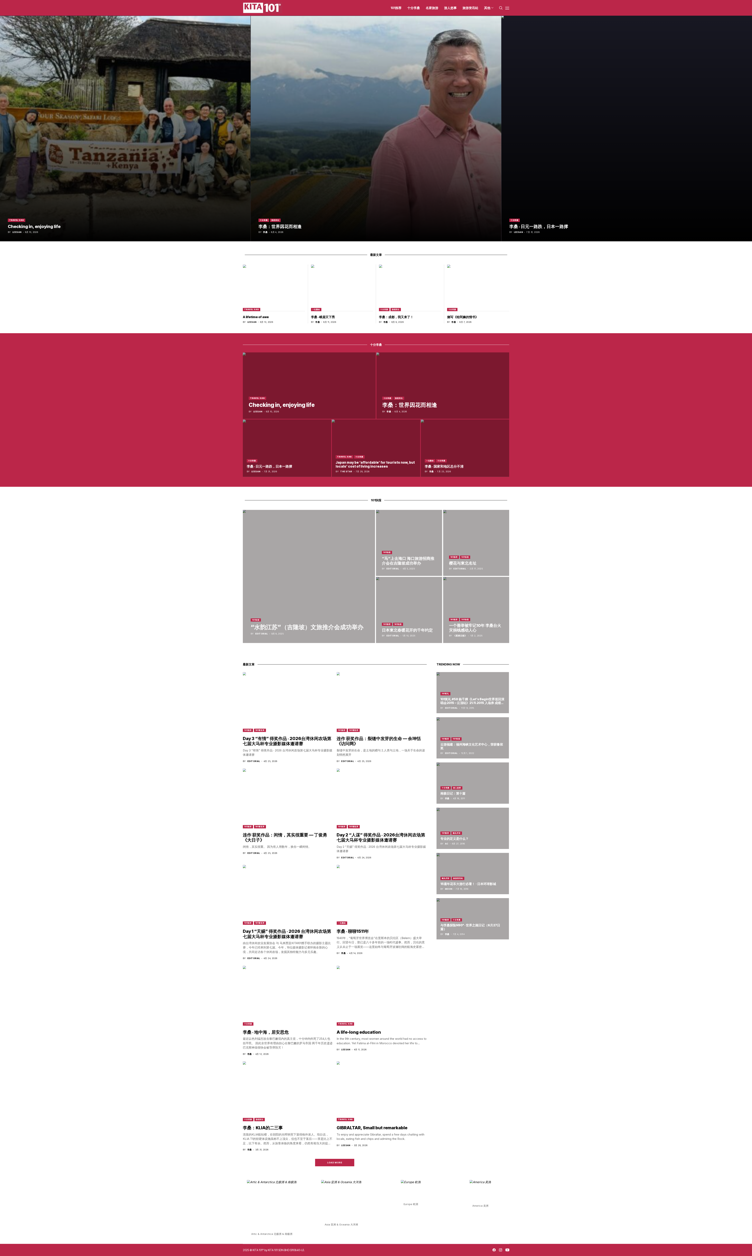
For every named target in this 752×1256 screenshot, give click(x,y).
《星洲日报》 (460, 635)
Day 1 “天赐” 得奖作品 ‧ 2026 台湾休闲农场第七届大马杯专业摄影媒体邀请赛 (287, 934)
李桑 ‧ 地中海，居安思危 (266, 1032)
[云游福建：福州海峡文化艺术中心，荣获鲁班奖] (473, 737)
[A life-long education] (382, 996)
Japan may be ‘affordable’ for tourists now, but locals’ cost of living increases (375, 464)
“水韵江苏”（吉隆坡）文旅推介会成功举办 (307, 627)
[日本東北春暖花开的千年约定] (409, 610)
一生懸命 (316, 309)
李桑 (265, 232)
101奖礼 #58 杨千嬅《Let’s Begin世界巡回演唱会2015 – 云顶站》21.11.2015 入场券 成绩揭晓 (472, 703)
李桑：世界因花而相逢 (280, 226)
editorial (261, 634)
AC (446, 843)
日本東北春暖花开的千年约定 (407, 630)
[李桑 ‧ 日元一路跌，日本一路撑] (627, 128)
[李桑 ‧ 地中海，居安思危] (288, 996)
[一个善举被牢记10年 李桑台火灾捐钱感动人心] (476, 610)
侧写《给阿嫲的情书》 (462, 317)
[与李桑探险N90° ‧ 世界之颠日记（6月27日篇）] (473, 918)
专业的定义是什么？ (454, 839)
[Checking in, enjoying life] (125, 128)
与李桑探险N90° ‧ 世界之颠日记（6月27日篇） (470, 927)
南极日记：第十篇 (452, 793)
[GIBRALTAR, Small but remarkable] (382, 1091)
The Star (346, 471)
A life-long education (359, 1032)
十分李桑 (264, 220)
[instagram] (500, 1249)
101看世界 (260, 730)
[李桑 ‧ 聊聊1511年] (382, 895)
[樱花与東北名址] (476, 543)
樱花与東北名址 (462, 563)
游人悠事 (457, 788)
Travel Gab (16, 220)
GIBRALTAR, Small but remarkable (372, 1127)
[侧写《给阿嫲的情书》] (478, 287)
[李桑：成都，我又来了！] (410, 287)
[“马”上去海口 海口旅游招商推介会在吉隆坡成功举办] (409, 543)
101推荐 (454, 557)
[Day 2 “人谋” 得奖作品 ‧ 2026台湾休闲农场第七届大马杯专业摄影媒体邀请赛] (382, 798)
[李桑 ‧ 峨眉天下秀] (342, 287)
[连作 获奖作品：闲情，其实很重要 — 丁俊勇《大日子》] (288, 798)
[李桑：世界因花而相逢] (376, 128)
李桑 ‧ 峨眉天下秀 (323, 317)
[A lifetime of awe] (274, 287)
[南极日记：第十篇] (473, 783)
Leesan (17, 232)
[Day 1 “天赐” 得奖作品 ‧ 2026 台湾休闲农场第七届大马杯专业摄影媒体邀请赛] (288, 895)
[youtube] (507, 1250)
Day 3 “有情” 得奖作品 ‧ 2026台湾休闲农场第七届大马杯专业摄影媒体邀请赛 (287, 741)
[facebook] (494, 1249)
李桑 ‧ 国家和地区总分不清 (444, 466)
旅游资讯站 (458, 878)
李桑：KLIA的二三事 (263, 1127)
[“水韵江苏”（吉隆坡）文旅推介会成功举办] (309, 576)
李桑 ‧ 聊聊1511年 (353, 931)
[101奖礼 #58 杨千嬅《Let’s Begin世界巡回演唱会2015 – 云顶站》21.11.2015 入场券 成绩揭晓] (473, 692)
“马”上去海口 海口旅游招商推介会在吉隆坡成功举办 (408, 561)
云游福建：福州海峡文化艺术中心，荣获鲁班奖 (471, 746)
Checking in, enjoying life (34, 226)
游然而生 (275, 220)
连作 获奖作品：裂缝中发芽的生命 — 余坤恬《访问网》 (379, 741)
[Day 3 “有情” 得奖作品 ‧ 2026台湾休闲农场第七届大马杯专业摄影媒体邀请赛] (288, 702)
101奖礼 (445, 693)
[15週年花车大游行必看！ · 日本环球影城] (473, 873)
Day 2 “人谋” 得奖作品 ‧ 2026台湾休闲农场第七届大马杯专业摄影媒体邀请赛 (381, 837)
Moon (448, 889)
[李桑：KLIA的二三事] (288, 1091)
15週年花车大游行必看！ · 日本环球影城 (468, 884)
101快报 (255, 620)
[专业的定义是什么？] (473, 828)
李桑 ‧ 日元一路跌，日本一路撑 (538, 226)
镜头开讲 (457, 833)
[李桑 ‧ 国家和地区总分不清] (465, 448)
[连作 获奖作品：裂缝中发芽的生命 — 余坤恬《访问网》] (382, 702)
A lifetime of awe (256, 317)
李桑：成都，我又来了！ (396, 317)
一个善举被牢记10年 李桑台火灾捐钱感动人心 (475, 628)
